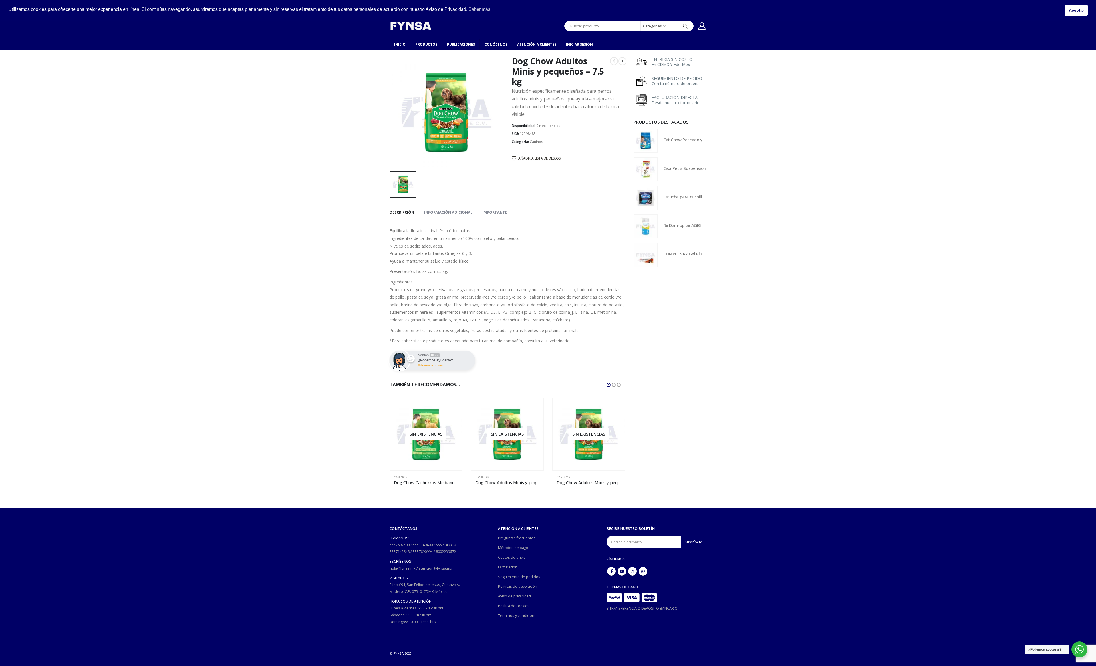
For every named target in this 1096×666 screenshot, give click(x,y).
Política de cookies (513, 605)
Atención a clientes (536, 44)
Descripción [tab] (402, 212)
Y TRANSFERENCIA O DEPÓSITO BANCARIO (642, 608)
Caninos (536, 141)
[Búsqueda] (685, 26)
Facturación (507, 567)
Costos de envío (512, 557)
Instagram (632, 571)
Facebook (611, 571)
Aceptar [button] (1076, 10)
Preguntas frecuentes (516, 538)
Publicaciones (461, 44)
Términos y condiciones (518, 615)
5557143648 (400, 551)
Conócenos (496, 44)
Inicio (400, 44)
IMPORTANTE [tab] (494, 212)
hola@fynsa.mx (403, 568)
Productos (426, 44)
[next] (622, 61)
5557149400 (423, 544)
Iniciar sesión (579, 44)
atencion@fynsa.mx (435, 568)
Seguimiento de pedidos (519, 576)
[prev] (614, 61)
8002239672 (446, 551)
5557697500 (400, 544)
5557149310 (446, 544)
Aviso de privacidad (514, 596)
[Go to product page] (589, 434)
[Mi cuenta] (702, 26)
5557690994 (423, 551)
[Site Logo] (411, 26)
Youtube (622, 571)
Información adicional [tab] (448, 212)
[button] (608, 384)
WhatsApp (643, 571)
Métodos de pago (513, 547)
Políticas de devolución (517, 586)
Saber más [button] (479, 9)
